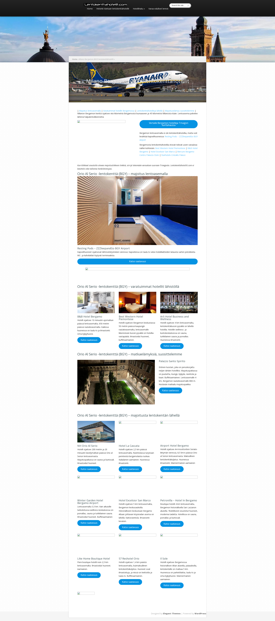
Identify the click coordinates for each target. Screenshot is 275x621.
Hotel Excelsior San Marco (163, 151)
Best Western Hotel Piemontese (170, 148)
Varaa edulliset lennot (158, 9)
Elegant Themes (172, 613)
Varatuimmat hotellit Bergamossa (118, 110)
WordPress (200, 613)
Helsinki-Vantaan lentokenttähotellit (112, 9)
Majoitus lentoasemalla (90, 110)
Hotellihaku (139, 9)
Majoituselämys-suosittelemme (179, 110)
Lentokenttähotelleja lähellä (150, 110)
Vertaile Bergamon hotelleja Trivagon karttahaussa (168, 124)
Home (90, 9)
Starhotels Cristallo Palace (173, 155)
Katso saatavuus (137, 261)
